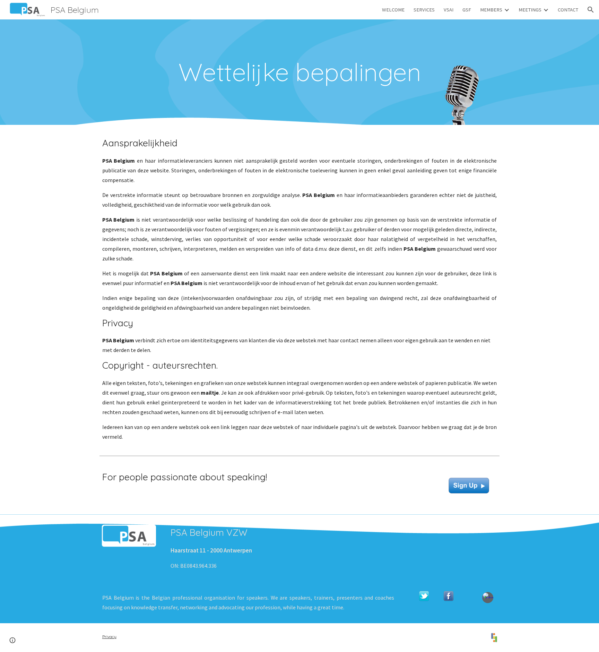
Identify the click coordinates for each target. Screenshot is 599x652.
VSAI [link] (448, 10)
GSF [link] (466, 10)
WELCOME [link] (393, 10)
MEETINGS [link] (530, 10)
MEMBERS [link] (491, 10)
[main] (299, 72)
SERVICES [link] (424, 10)
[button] (590, 9)
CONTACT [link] (568, 10)
